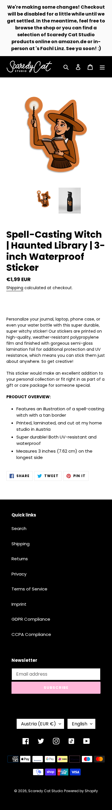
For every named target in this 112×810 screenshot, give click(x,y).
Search (18, 528)
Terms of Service (29, 589)
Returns (19, 559)
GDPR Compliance (30, 619)
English (79, 724)
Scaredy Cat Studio (45, 790)
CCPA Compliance (31, 634)
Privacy (18, 574)
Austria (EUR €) (38, 724)
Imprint (18, 604)
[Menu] (102, 67)
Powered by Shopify (81, 790)
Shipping (14, 288)
